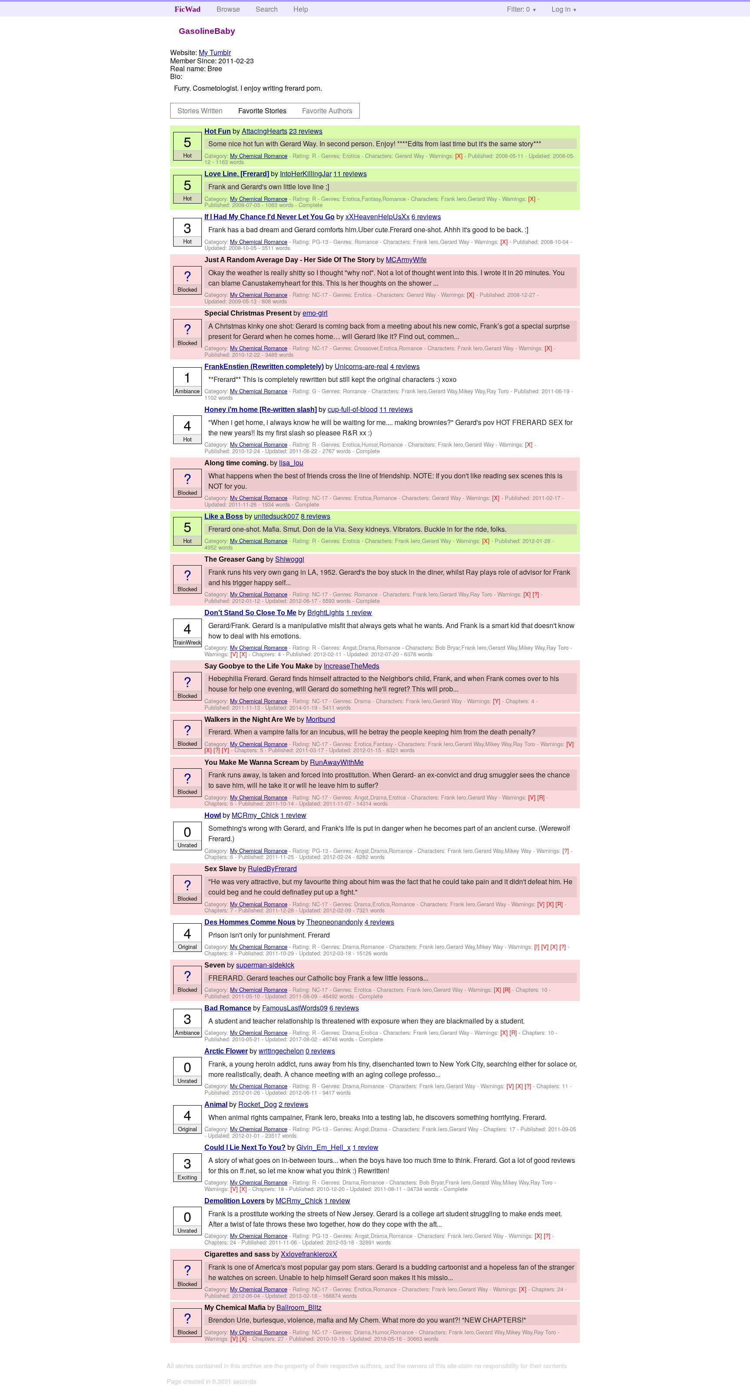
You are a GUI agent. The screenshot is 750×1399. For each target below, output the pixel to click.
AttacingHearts (264, 131)
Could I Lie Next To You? (245, 1147)
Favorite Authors (327, 110)
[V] (235, 654)
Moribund (320, 719)
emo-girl (315, 313)
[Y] (497, 701)
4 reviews (405, 366)
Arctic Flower (226, 1051)
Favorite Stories (262, 110)
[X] (459, 155)
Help (300, 9)
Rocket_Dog (257, 1104)
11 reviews (350, 173)
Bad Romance (227, 1008)
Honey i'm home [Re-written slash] (260, 409)
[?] (537, 594)
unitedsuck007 (276, 516)
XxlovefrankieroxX (309, 1254)
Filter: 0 (518, 9)
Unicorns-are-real (361, 366)
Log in (561, 9)
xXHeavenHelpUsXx (377, 216)
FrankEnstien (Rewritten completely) (264, 366)
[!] (537, 946)
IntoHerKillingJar (306, 173)
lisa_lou (291, 462)
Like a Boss (223, 516)
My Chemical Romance (258, 155)
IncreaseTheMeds (351, 666)
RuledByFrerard (272, 868)
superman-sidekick (265, 965)
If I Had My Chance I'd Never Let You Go (269, 217)
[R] (541, 797)
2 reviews (293, 1104)
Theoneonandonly (334, 922)
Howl (212, 815)
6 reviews (426, 216)
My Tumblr (215, 52)
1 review (359, 612)
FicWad (187, 9)
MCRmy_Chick (255, 815)
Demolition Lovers (234, 1201)
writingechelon (281, 1051)
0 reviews (320, 1051)
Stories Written (200, 110)
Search (267, 9)
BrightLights (325, 612)
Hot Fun (217, 131)
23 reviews (305, 131)
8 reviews (315, 516)
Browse (228, 9)
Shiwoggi (289, 559)
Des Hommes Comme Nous (250, 922)
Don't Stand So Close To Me (250, 612)
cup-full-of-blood (353, 409)
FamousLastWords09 (295, 1008)
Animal (215, 1104)
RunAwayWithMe (337, 762)
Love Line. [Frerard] (236, 174)
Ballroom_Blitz (299, 1307)
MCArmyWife (406, 259)
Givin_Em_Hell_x (323, 1147)
